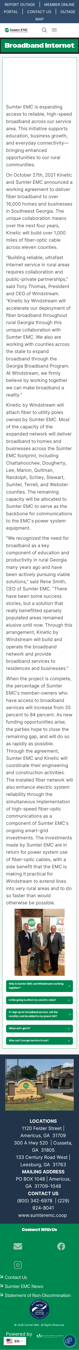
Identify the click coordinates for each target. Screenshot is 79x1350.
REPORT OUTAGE (20, 4)
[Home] (20, 30)
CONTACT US (39, 12)
